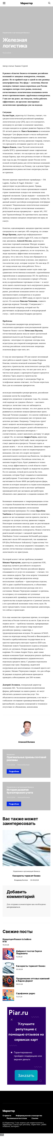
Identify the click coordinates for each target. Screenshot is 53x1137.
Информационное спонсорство (29, 1116)
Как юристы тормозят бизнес (26, 875)
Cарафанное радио (25, 993)
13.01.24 (19, 997)
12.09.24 (19, 957)
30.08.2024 (34, 880)
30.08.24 (19, 969)
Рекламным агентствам (17, 1118)
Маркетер (26, 3)
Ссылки (35, 1118)
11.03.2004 (11, 765)
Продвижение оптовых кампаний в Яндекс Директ (33, 979)
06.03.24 (19, 984)
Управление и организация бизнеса (16, 33)
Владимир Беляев (21, 880)
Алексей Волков (26, 742)
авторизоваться (13, 907)
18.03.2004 (11, 797)
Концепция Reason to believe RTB (17, 940)
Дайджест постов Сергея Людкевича (29, 952)
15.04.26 (6, 945)
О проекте (7, 1116)
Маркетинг (11, 755)
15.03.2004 (7, 53)
